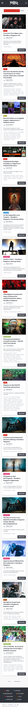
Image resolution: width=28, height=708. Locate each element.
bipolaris (8, 356)
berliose (20, 399)
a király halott (13, 136)
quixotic (16, 399)
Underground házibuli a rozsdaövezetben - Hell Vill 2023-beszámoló (13, 341)
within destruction (7, 91)
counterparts (18, 89)
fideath (22, 404)
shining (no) (18, 90)
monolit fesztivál (7, 90)
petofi (5, 667)
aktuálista (17, 619)
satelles (19, 93)
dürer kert (13, 90)
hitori (19, 357)
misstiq (13, 490)
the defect (6, 93)
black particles (7, 136)
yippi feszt (21, 176)
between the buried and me (9, 89)
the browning (14, 91)
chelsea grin (6, 311)
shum (18, 138)
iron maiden (6, 617)
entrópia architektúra (8, 353)
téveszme (6, 666)
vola (19, 617)
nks (10, 617)
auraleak (14, 138)
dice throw (15, 360)
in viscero (13, 139)
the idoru (5, 132)
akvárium (5, 574)
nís (10, 357)
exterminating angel (8, 354)
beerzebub (13, 356)
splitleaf (16, 94)
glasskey (5, 178)
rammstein (14, 616)
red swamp (13, 175)
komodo (5, 358)
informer (5, 179)
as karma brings (19, 667)
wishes (17, 175)
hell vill (14, 354)
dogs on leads (6, 408)
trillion (7, 133)
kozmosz (15, 353)
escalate (18, 136)
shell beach (20, 664)
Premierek (6, 256)
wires (22, 93)
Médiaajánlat (10, 704)
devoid (5, 401)
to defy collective (11, 358)
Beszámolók (7, 336)
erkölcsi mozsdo (19, 405)
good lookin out (18, 361)
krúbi (13, 619)
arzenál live (6, 360)
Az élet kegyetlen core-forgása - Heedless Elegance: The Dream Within (13, 217)
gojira (10, 616)
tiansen (21, 175)
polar (22, 91)
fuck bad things (19, 358)
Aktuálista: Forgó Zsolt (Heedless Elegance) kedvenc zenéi (11, 604)
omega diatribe (7, 175)
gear (19, 133)
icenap (9, 178)
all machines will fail (8, 138)
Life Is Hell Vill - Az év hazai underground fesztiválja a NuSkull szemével (13, 649)
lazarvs (21, 669)
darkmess (18, 135)
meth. (19, 91)
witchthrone (14, 401)
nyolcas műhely (15, 176)
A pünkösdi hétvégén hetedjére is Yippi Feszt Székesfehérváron (12, 164)
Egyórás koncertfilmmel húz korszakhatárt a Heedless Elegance (13, 563)
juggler (10, 360)
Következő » (17, 681)
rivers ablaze (11, 94)
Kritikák (6, 212)
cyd (11, 404)
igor (4, 133)
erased (12, 361)
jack (4, 396)
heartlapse (13, 667)
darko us (20, 311)
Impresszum (4, 704)
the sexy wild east (16, 404)
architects (6, 616)
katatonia (19, 616)
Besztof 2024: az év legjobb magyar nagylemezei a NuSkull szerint (13, 120)
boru (10, 135)
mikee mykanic (15, 617)
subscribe (6, 664)
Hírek (5, 30)
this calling (6, 135)
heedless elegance (7, 46)
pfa (10, 396)
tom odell (22, 619)
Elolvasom (22, 50)
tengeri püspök (7, 139)
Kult (5, 599)
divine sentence (7, 361)
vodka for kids (6, 357)
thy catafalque (21, 132)
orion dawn (6, 94)
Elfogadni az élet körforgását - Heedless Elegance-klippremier (12, 478)
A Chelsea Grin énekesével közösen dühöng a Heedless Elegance (13, 440)
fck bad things (17, 408)
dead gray (14, 178)
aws (16, 132)
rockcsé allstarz (14, 410)
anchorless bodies (19, 666)
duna (7, 396)
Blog (5, 115)
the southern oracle (13, 664)
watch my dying (11, 132)
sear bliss (13, 135)
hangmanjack (6, 405)
